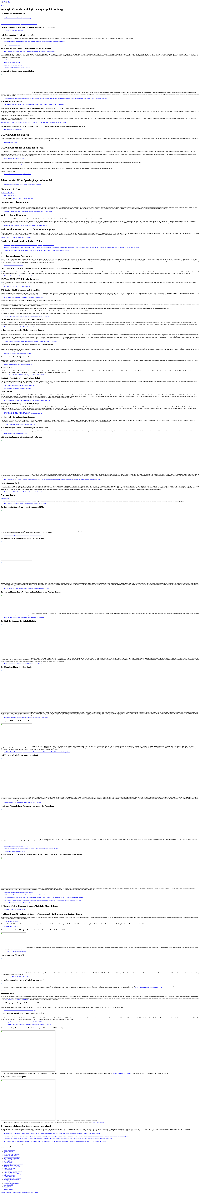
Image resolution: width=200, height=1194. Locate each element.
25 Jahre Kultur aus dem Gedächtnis (13, 1166)
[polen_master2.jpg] (1, 253)
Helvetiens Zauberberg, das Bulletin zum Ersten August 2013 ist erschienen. (22, 535)
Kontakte (6, 1189)
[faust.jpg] (13, 972)
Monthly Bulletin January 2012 (11, 926)
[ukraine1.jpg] (16, 92)
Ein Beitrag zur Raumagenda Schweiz (13, 30)
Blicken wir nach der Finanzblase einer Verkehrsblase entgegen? (19, 1010)
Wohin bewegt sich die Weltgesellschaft (13, 1164)
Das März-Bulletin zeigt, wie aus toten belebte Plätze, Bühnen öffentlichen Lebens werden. (26, 717)
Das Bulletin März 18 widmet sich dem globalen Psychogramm (16, 237)
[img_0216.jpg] (28, 1071)
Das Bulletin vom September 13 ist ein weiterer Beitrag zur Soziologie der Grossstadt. (25, 503)
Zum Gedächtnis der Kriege (11, 59)
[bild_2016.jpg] (1, 259)
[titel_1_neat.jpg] (1, 282)
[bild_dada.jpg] (1, 293)
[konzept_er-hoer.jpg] (19, 839)
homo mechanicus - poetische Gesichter (13, 164)
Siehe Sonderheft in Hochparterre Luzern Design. (17, 999)
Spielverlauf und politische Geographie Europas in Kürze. (18, 902)
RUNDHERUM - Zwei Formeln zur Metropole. (16, 951)
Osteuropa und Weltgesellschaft (11, 1179)
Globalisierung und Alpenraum (11, 1165)
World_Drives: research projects (12, 1157)
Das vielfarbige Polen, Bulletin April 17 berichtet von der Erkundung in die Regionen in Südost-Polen (29, 245)
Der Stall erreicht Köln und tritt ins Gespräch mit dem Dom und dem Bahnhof (23, 663)
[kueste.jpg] (13, 947)
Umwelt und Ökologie (9, 1175)
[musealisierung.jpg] (16, 580)
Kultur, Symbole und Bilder (10, 1172)
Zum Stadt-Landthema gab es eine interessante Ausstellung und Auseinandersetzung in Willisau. (27, 1024)
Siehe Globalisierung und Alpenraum (122, 1073)
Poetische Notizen (8, 1151)
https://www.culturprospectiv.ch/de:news (23, 198)
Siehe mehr (3, 990)
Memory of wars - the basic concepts (13, 65)
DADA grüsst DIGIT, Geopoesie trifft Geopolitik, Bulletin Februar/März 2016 (23, 297)
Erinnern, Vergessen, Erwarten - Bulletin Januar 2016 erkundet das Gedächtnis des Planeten (26, 316)
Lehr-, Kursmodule (8, 1185)
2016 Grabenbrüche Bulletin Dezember (13, 265)
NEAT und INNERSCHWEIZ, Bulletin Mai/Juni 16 (17, 286)
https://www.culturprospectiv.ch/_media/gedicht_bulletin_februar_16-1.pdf (19, 24)
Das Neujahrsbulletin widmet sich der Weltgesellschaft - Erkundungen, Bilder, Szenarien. (26, 225)
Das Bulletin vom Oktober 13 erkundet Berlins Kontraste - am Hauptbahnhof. (23, 491)
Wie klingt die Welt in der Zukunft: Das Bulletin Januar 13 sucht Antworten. (22, 802)
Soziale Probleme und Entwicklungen (13, 1171)
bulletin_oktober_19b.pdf (10, 195)
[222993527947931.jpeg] (1, 271)
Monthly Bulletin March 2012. (11, 921)
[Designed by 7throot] (32, 1192)
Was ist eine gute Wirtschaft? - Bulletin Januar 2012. (16, 977)
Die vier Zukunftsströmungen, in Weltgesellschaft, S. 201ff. (149, 987)
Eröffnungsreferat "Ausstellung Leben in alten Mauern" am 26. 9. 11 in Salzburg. (24, 1022)
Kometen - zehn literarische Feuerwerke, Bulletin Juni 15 (18, 364)
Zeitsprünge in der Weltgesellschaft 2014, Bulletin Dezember (19, 385)
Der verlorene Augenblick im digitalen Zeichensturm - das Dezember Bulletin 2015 (24, 326)
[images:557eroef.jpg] (28, 1120)
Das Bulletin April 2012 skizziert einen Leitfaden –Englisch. (18, 892)
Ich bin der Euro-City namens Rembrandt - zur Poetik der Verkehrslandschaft (23, 413)
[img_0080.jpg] (1, 983)
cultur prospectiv (5, 1)
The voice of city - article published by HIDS (15, 851)
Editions (6, 1187)
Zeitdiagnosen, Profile (9, 1150)
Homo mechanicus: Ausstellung (11, 1152)
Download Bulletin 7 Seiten (11, 142)
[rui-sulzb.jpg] (16, 474)
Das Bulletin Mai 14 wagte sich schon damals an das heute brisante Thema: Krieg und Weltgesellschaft (29, 51)
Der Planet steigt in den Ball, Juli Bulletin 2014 (15, 433)
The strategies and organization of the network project (17, 67)
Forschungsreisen (8, 1186)
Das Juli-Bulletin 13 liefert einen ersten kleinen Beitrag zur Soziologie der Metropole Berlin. (26, 588)
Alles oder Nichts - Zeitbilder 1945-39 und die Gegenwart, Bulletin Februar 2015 (24, 374)
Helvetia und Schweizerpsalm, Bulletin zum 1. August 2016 (18, 275)
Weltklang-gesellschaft (9, 1159)
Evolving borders (8, 1162)
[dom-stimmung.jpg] (16, 658)
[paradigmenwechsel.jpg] (19, 888)
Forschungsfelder (8, 1169)
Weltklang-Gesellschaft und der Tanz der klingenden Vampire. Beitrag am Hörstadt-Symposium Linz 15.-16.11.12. (32, 848)
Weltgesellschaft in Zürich (10, 1155)
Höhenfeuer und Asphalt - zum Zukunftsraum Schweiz (17, 353)
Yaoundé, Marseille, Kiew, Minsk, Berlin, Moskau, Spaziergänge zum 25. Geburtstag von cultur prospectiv (30, 341)
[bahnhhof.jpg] (16, 560)
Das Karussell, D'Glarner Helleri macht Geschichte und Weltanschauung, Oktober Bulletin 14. (27, 400)
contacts (11, 1189)
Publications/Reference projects (11, 1183)
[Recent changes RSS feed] (8, 1192)
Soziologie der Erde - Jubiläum (11, 1154)
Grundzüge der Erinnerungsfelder (12, 62)
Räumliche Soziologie (9, 1176)
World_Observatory (9, 1161)
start (9, 2)
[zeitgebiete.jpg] (5, 498)
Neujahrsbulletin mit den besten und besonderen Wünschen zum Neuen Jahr (22, 184)
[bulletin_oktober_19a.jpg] (7, 193)
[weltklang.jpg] (15, 797)
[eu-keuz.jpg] (16, 613)
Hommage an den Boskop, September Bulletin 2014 (17, 412)
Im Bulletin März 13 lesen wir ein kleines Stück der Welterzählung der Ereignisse (24, 617)
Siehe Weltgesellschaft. (98, 1122)
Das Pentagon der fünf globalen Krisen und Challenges (17, 388)
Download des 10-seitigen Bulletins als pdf (14, 158)
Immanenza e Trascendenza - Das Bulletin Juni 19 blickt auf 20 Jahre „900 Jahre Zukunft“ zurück (28, 211)
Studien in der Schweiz (9, 1168)
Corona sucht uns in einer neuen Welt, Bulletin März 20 (17, 174)
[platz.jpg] (16, 712)
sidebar (2, 5)
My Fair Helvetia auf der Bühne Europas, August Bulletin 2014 (19, 424)
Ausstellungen (7, 1181)
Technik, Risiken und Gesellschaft (12, 1178)
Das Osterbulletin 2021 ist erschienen (13, 129)
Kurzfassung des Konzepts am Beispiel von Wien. (16, 846)
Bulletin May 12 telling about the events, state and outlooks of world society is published (25, 894)
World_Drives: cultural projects (11, 1158)
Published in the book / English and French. (14, 909)
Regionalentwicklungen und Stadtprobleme (14, 1174)
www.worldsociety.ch (14, 45)
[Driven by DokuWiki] (21, 1192)
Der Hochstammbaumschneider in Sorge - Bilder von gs (17, 18)
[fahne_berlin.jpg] (16, 528)
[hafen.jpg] (16, 746)
